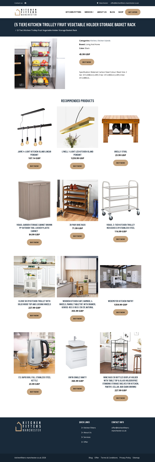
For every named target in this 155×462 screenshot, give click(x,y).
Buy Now (86, 62)
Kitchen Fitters (73, 12)
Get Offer (132, 12)
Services (87, 437)
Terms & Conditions (109, 457)
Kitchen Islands (104, 40)
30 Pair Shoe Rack (78, 224)
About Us (102, 12)
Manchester (103, 3)
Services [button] (88, 12)
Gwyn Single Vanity (77, 377)
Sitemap (136, 457)
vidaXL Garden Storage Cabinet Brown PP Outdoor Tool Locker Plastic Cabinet (34, 227)
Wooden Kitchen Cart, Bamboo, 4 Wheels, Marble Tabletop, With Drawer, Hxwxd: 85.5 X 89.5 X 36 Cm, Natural (77, 304)
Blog (112, 12)
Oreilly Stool (120, 151)
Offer (86, 442)
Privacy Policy (125, 457)
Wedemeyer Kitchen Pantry (120, 301)
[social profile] (25, 3)
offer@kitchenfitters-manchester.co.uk (125, 3)
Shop (120, 12)
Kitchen (93, 40)
